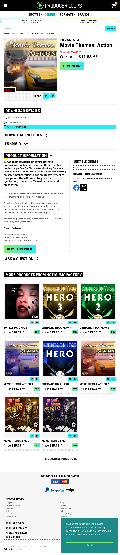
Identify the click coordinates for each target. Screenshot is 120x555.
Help (62, 511)
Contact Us (10, 508)
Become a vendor (13, 505)
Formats (66, 14)
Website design (10, 549)
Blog (62, 502)
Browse (34, 14)
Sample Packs (11, 502)
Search (111, 28)
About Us (63, 505)
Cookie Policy (11, 516)
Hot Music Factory (70, 39)
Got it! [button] (89, 545)
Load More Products (60, 459)
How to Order (65, 508)
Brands (83, 14)
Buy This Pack (19, 249)
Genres (50, 14)
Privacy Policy (65, 514)
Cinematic (77, 167)
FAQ (7, 511)
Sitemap (63, 516)
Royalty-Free (20, 126)
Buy (37, 332)
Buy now (72, 65)
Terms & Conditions (14, 514)
